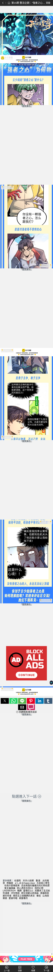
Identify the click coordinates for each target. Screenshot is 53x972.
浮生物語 (15, 893)
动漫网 (17, 880)
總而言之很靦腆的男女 (24, 896)
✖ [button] (51, 954)
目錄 (48, 3)
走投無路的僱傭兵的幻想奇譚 (35, 885)
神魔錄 (10, 883)
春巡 (38, 896)
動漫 (38, 880)
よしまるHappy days (25, 883)
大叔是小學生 (43, 883)
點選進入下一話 (25, 796)
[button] (5, 701)
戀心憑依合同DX (25, 888)
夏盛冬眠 (13, 898)
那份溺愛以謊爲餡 (30, 893)
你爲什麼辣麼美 (12, 885)
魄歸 (19, 890)
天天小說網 (28, 880)
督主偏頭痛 (9, 888)
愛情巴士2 (28, 890)
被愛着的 (23, 898)
